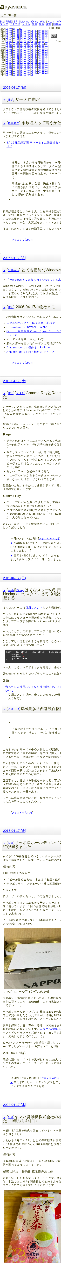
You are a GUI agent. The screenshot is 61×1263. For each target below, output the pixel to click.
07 (28, 31)
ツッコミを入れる (22, 239)
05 (21, 31)
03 (14, 31)
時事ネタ (13, 123)
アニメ (51, 21)
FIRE (9, 21)
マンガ (4, 24)
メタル (26, 24)
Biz (2, 21)
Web (42, 21)
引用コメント (34, 607)
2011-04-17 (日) (14, 578)
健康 (34, 24)
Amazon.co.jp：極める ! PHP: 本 (29, 347)
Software (24, 21)
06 (25, 31)
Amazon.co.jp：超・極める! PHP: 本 (31, 351)
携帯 (48, 24)
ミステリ (15, 24)
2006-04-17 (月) (14, 258)
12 (21, 29)
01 (7, 31)
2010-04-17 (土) (14, 381)
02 (10, 31)
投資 (41, 24)
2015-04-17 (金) (14, 830)
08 (7, 29)
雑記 (11, 99)
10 (14, 29)
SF (15, 21)
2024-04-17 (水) (14, 1105)
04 (18, 31)
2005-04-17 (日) (14, 87)
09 (10, 29)
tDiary (34, 21)
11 (18, 29)
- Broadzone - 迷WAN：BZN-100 (29, 327)
